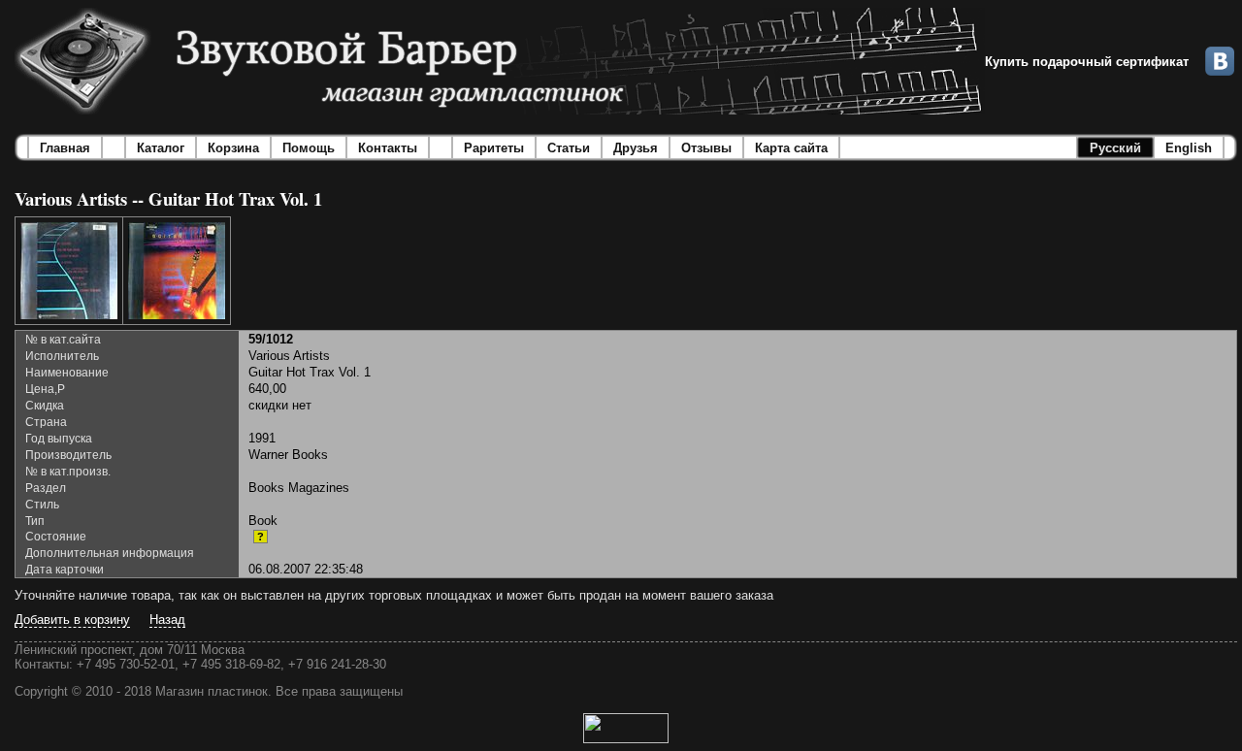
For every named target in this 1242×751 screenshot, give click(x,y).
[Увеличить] (68, 270)
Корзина (233, 148)
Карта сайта (791, 148)
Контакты (387, 148)
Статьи (568, 148)
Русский (1115, 148)
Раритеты (494, 148)
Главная (65, 148)
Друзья (635, 148)
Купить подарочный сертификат (1087, 61)
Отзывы (706, 148)
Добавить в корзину (72, 619)
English (1188, 148)
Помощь (308, 148)
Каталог (160, 148)
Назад (167, 619)
